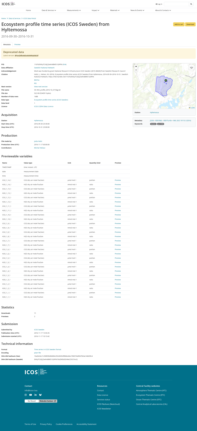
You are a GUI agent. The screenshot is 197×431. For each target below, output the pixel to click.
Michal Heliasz (39, 148)
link (64, 64)
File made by (6, 141)
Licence (4, 106)
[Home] (8, 4)
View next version (41, 86)
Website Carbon (46, 401)
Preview (17, 44)
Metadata (138, 120)
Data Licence (102, 395)
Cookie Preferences (64, 424)
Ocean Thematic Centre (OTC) (148, 399)
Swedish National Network (44, 68)
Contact (100, 390)
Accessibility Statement (86, 424)
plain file (37, 353)
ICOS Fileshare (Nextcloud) (108, 404)
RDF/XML (159, 120)
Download (190, 24)
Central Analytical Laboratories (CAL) (151, 404)
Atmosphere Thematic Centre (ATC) (151, 390)
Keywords (138, 124)
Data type (5, 100)
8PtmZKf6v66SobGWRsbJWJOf (26, 55)
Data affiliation (7, 68)
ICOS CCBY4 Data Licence (43, 106)
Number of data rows (9, 96)
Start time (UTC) (7, 124)
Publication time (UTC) (10, 333)
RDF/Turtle (168, 120)
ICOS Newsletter (104, 408)
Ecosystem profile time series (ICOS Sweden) (51, 100)
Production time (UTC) (10, 144)
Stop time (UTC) (7, 127)
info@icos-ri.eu (31, 390)
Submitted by (6, 330)
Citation (4, 74)
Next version (6, 86)
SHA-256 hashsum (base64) (12, 359)
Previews (4, 316)
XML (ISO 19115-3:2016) (182, 120)
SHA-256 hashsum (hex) (10, 356)
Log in (160, 4)
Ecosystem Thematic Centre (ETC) (150, 395)
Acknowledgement (8, 71)
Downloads (5, 313)
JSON (152, 120)
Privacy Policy (46, 424)
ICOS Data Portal (29, 18)
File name (5, 90)
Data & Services (15, 18)
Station (4, 120)
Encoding (5, 353)
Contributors (6, 148)
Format (4, 349)
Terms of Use (30, 424)
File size (4, 93)
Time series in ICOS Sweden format (47, 349)
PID (2, 64)
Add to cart (179, 24)
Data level (5, 103)
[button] (49, 10)
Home (3, 18)
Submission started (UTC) (11, 336)
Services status (103, 399)
